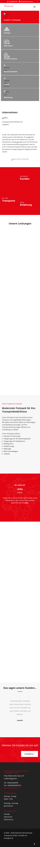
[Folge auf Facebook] (34, 844)
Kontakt (7, 814)
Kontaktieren (29, 754)
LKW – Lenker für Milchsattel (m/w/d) (17, 546)
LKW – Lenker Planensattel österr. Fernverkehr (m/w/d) (18, 622)
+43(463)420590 (12, 783)
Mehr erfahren (7, 130)
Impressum (8, 817)
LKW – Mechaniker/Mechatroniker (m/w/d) (19, 583)
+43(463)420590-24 (14, 785)
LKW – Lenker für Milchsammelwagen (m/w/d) (17, 661)
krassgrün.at (8, 838)
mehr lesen (10, 549)
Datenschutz (8, 819)
